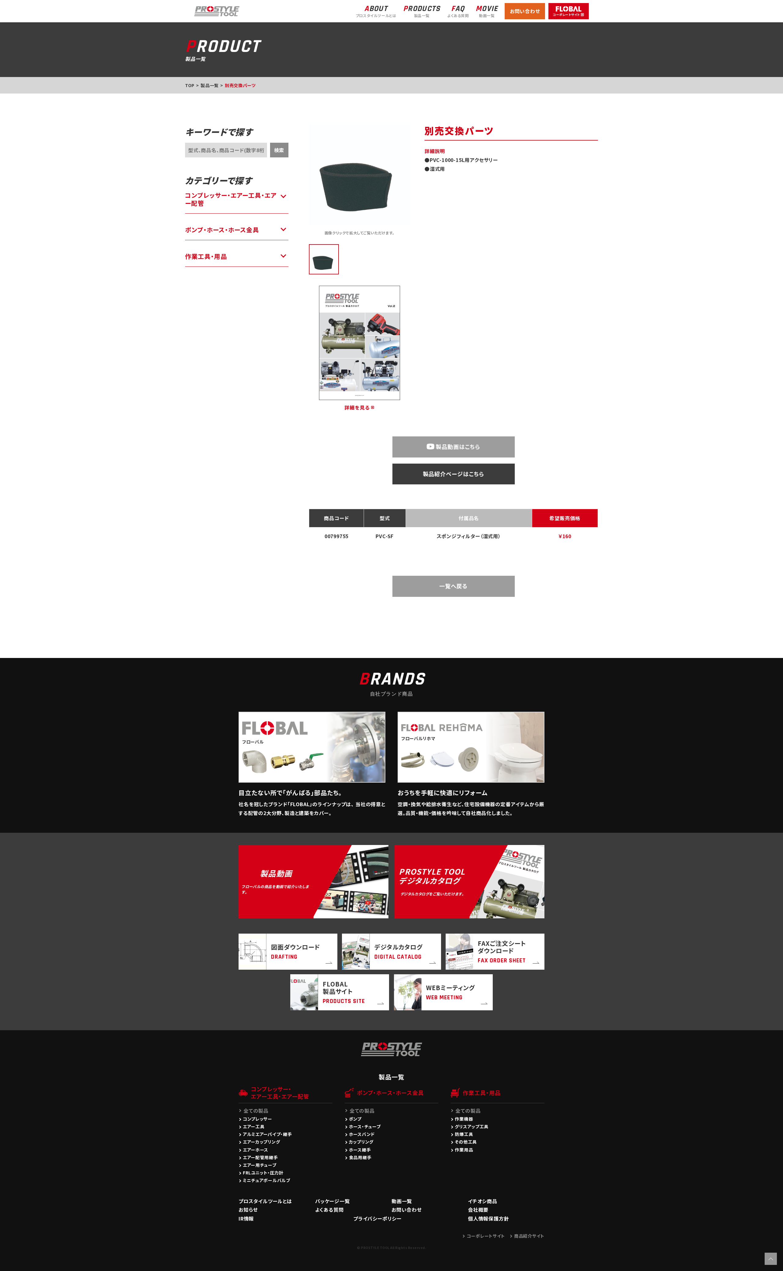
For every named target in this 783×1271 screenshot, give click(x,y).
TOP (190, 85)
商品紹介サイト (529, 1236)
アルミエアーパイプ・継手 (267, 1134)
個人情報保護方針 (488, 1218)
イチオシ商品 (482, 1201)
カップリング (361, 1142)
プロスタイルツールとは (265, 1201)
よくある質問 (329, 1209)
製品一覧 (210, 85)
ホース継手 (360, 1150)
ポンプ (355, 1119)
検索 (279, 150)
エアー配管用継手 (260, 1157)
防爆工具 (464, 1134)
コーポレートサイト (486, 1236)
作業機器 (464, 1119)
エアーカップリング (261, 1142)
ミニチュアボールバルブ (266, 1180)
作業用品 (464, 1150)
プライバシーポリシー (377, 1218)
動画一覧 (402, 1201)
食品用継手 (360, 1157)
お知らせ (248, 1209)
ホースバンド (362, 1134)
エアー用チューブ (259, 1165)
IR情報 (246, 1218)
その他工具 (466, 1142)
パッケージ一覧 (332, 1201)
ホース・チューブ (365, 1126)
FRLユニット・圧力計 (263, 1173)
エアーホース (255, 1150)
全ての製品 (256, 1110)
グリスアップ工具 (471, 1126)
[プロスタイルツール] (216, 10)
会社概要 (478, 1209)
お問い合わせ (525, 11)
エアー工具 (254, 1126)
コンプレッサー (257, 1119)
